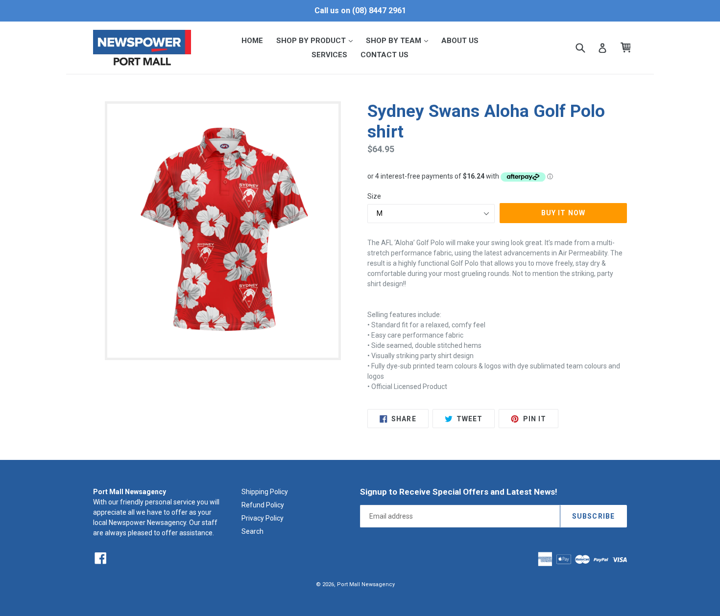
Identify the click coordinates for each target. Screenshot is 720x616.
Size (374, 196)
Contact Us (384, 54)
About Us (460, 40)
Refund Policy (262, 505)
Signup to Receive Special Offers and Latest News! (458, 492)
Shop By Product (317, 40)
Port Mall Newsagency (366, 584)
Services (329, 54)
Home (252, 40)
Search (252, 531)
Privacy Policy (262, 518)
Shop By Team (400, 40)
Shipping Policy (264, 492)
